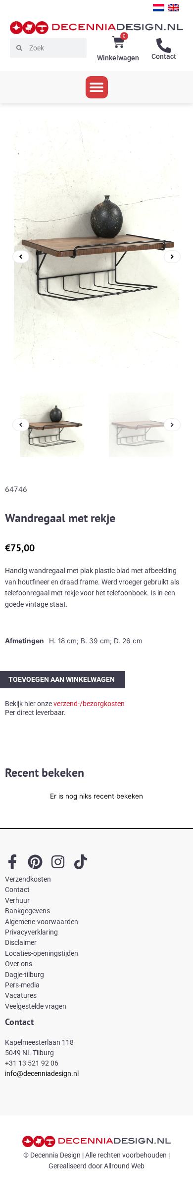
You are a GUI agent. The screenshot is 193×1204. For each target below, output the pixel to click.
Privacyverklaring (31, 932)
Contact (163, 56)
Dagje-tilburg (24, 975)
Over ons (18, 964)
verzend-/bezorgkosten (89, 704)
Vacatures (21, 995)
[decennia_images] (96, 257)
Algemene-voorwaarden (41, 922)
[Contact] (163, 45)
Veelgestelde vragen (35, 1006)
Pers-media (22, 985)
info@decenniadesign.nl (42, 1073)
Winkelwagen (118, 58)
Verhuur (17, 900)
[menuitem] (158, 7)
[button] (97, 87)
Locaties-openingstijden (41, 953)
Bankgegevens (27, 911)
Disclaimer (21, 942)
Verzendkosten (28, 879)
